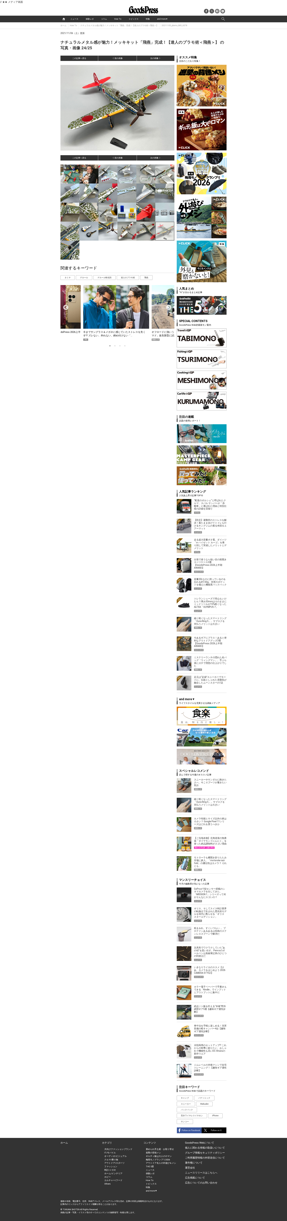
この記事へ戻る (79, 58)
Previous (64, 306)
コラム (104, 19)
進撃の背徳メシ (153, 1152)
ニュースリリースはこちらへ (201, 1172)
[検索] (223, 19)
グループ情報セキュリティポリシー (205, 1152)
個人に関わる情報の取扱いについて (205, 1147)
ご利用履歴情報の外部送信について (205, 1157)
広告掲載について (195, 1177)
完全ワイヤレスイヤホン (192, 1115)
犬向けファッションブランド (118, 1149)
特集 (148, 19)
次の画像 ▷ (155, 58)
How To (117, 19)
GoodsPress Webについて (199, 1142)
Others (107, 1184)
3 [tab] (120, 346)
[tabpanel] (117, 313)
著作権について (193, 1162)
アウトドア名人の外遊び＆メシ (161, 1163)
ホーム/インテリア (113, 1173)
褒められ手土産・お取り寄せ (160, 1149)
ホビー (107, 1177)
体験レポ (90, 19)
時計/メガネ (110, 1170)
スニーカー (186, 1104)
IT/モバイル (110, 1152)
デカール (84, 277)
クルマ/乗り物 (111, 1159)
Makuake (204, 1104)
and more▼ (162, 19)
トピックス (134, 19)
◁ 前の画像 (117, 58)
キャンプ (185, 1098)
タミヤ (68, 277)
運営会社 (190, 1167)
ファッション (110, 1166)
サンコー (185, 1121)
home (63, 19)
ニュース (74, 19)
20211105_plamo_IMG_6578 (174, 25)
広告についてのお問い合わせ (201, 1182)
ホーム (63, 25)
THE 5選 (150, 1166)
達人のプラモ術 (128, 277)
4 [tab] (125, 346)
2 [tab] (115, 346)
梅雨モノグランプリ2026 (158, 1159)
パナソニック (204, 1098)
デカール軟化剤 (104, 277)
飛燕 (146, 277)
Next (167, 306)
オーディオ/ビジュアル (115, 1156)
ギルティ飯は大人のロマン (159, 1156)
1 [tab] (110, 346)
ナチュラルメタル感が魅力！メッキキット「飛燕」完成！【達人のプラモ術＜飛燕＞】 (119, 25)
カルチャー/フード (113, 1180)
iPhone (215, 1115)
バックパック (187, 1110)
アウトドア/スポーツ (114, 1163)
